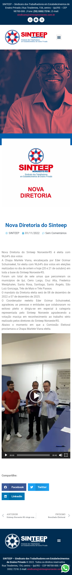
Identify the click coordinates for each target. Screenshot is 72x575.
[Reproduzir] (6, 455)
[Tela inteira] (66, 455)
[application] (36, 395)
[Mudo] (60, 455)
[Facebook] (36, 19)
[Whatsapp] (30, 19)
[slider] (33, 455)
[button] (59, 37)
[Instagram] (41, 19)
